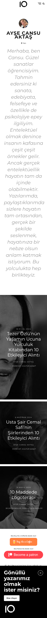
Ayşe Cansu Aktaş (23, 362)
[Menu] (39, 4)
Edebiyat (16, 366)
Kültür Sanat (29, 366)
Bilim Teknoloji (13, 508)
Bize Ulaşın (12, 598)
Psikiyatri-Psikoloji (32, 508)
